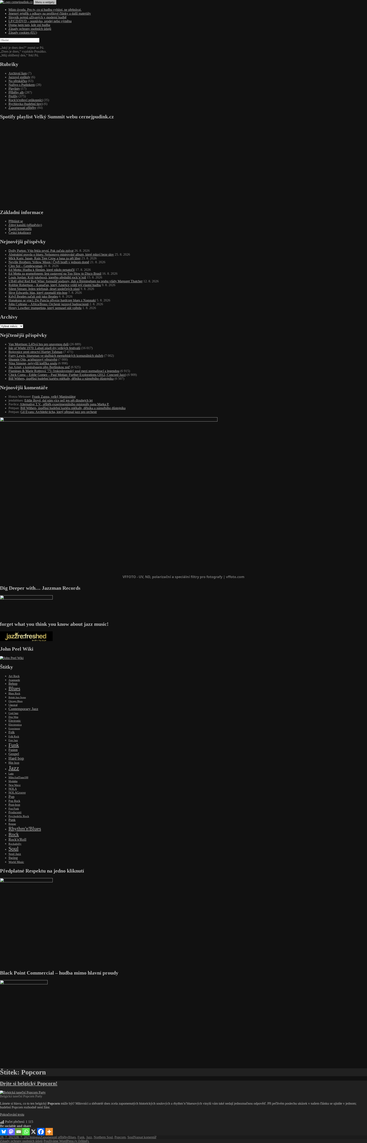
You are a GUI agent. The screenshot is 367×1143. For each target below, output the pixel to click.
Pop (11, 796)
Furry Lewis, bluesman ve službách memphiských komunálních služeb (55, 355)
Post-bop (14, 804)
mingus (35, 1137)
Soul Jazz (14, 854)
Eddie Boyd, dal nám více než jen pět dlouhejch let (58, 400)
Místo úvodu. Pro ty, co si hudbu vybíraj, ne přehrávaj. (45, 9)
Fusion (13, 750)
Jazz (13, 768)
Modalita (12, 781)
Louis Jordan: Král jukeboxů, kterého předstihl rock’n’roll (47, 277)
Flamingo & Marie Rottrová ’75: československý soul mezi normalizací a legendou (63, 371)
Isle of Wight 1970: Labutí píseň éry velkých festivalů (44, 348)
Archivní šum (17, 73)
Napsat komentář (145, 1137)
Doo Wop (13, 717)
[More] (49, 1131)
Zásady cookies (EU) (22, 32)
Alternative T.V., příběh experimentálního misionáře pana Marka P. (64, 404)
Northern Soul (103, 1137)
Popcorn (120, 1137)
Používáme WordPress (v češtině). (66, 1141)
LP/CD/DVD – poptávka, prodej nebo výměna (40, 21)
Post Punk (13, 808)
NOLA (12, 788)
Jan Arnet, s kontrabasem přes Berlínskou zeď (39, 367)
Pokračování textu (12, 1114)
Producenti (14, 812)
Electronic (14, 720)
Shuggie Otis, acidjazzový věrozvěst (32, 359)
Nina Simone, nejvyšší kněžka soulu (32, 363)
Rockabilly (14, 843)
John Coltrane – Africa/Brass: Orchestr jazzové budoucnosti (48, 304)
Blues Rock (14, 693)
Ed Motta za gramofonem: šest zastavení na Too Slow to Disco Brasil (54, 273)
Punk (12, 820)
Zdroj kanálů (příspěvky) (25, 225)
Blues (14, 688)
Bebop (12, 683)
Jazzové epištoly (19, 77)
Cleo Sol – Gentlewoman (25, 266)
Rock (13, 834)
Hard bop (16, 758)
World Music (16, 862)
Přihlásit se (15, 221)
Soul (13, 849)
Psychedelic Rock (18, 816)
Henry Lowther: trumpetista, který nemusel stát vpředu (45, 308)
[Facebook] (41, 1131)
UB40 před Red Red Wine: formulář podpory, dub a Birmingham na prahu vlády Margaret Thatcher (75, 281)
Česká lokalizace (19, 232)
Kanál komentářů (20, 229)
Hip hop (13, 762)
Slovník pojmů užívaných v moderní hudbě (37, 17)
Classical (12, 704)
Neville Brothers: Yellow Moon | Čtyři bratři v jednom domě (48, 262)
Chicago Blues (15, 701)
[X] (33, 1131)
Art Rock (14, 676)
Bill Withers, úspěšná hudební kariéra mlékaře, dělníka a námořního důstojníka (61, 378)
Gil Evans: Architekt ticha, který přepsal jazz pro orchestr (58, 412)
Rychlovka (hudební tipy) (25, 104)
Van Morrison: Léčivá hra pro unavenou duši (38, 344)
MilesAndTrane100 (18, 777)
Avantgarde (14, 680)
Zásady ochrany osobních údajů (29, 29)
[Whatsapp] (26, 1131)
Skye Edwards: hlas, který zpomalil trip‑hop (37, 292)
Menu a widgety (45, 2)
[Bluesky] (3, 1131)
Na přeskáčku (17, 81)
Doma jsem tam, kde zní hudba (29, 25)
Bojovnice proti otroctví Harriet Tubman (35, 352)
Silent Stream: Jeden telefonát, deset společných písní (44, 289)
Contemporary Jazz (23, 709)
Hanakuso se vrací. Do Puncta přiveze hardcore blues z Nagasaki (52, 300)
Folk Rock (13, 736)
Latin (11, 773)
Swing (13, 858)
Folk (11, 732)
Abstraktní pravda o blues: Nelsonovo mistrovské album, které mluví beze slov (61, 254)
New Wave (14, 785)
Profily (13, 96)
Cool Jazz (13, 713)
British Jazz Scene (17, 697)
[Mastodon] (11, 1131)
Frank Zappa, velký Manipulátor (54, 396)
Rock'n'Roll (17, 839)
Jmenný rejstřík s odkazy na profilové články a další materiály (49, 13)
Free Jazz (13, 740)
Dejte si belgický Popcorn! (28, 1083)
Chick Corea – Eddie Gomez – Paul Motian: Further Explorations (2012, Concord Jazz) (67, 375)
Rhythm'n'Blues (24, 828)
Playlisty (14, 88)
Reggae (12, 824)
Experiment (14, 728)
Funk (13, 745)
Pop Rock (14, 801)
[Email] (18, 1131)
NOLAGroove (17, 792)
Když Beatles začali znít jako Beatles (33, 296)
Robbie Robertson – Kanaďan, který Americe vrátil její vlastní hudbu (54, 285)
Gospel (13, 754)
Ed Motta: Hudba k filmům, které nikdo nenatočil (41, 270)
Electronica (15, 724)
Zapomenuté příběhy (22, 107)
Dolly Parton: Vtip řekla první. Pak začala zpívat (40, 250)
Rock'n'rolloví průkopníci (25, 100)
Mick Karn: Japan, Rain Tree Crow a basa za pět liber (44, 258)
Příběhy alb (16, 92)
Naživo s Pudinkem (21, 85)
